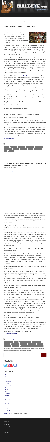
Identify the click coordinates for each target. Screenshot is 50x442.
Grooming (11, 339)
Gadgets (7, 387)
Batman (16, 341)
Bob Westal (15, 29)
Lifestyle (26, 143)
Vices (33, 143)
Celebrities (7, 377)
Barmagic (7, 146)
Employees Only (38, 146)
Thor (6, 151)
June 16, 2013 (7, 29)
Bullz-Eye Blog (10, 438)
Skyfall (41, 348)
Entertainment (9, 143)
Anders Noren (39, 438)
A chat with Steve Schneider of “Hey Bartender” (21, 26)
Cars (6, 375)
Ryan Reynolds (35, 348)
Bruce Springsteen (28, 75)
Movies (29, 143)
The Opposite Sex (9, 406)
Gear (6, 391)
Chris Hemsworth (37, 341)
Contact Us (6, 424)
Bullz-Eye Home (7, 432)
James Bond (30, 232)
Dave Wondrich (29, 146)
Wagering (7, 410)
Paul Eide (13, 167)
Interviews (21, 143)
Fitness (7, 339)
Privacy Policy (7, 427)
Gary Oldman (8, 346)
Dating (6, 379)
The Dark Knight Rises (9, 350)
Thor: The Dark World (25, 350)
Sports (6, 402)
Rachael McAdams (25, 348)
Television (7, 404)
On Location (8, 399)
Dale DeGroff (21, 146)
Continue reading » (9, 138)
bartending (13, 146)
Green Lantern (16, 346)
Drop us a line (7, 413)
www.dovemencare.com (10, 333)
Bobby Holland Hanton (25, 341)
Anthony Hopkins (8, 341)
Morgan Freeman (15, 348)
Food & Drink (15, 143)
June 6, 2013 (7, 167)
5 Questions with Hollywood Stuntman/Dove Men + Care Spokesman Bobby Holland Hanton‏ (25, 164)
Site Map (6, 429)
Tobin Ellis (11, 151)
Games (6, 389)
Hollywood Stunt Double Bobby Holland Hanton (32, 346)
